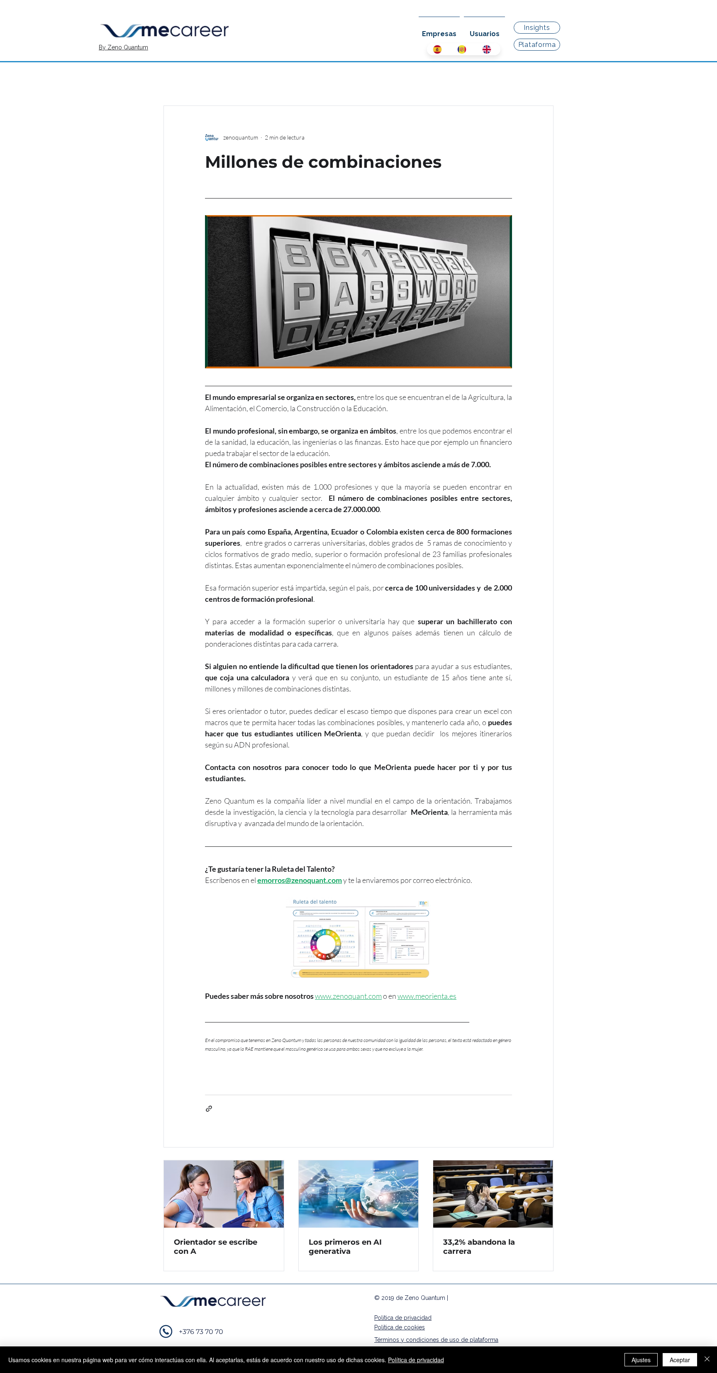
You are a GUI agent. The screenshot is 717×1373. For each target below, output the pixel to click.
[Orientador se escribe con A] (224, 1194)
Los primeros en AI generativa (345, 1247)
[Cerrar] (707, 1359)
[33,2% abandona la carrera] (493, 1194)
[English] (488, 49)
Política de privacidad (416, 1360)
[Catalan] (463, 49)
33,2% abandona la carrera (479, 1247)
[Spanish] (439, 49)
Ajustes (641, 1360)
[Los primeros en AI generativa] (359, 1194)
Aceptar (680, 1360)
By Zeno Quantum (123, 47)
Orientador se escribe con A (215, 1247)
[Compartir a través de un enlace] (209, 1109)
